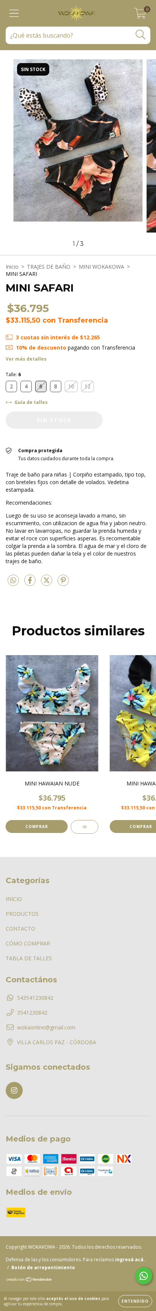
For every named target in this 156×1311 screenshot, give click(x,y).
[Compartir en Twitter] (47, 583)
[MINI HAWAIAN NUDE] (84, 827)
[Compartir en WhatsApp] (13, 581)
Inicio (12, 266)
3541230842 (32, 1012)
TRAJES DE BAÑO (48, 266)
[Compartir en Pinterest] (63, 583)
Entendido (135, 1301)
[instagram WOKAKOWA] (14, 1090)
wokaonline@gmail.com (46, 1027)
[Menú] (14, 13)
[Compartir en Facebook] (30, 583)
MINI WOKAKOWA (101, 266)
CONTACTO (20, 928)
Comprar (36, 826)
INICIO (14, 898)
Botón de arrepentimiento (43, 1267)
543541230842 (35, 997)
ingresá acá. (130, 1259)
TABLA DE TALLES (29, 958)
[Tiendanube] (29, 1280)
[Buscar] (141, 35)
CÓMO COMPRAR (28, 943)
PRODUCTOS (22, 913)
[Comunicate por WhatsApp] (143, 1275)
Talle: (13, 374)
